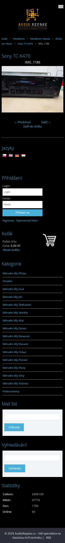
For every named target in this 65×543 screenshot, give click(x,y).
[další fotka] (58, 89)
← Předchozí (22, 122)
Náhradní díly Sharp (13, 367)
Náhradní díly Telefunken (16, 304)
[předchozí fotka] (7, 89)
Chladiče (7, 281)
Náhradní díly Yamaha (15, 312)
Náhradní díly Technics (15, 383)
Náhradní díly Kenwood (16, 336)
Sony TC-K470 (25, 43)
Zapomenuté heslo (27, 220)
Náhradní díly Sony (13, 375)
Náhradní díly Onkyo (14, 352)
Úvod (4, 38)
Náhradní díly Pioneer (15, 359)
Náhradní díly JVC (12, 296)
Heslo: (6, 198)
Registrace (8, 220)
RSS (48, 537)
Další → (46, 122)
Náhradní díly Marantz (15, 344)
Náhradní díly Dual (13, 289)
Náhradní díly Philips (14, 273)
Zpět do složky (32, 126)
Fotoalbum (19, 38)
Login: (6, 186)
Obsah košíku (11, 250)
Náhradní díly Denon (14, 328)
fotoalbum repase (40, 38)
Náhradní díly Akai (13, 320)
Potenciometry (10, 391)
